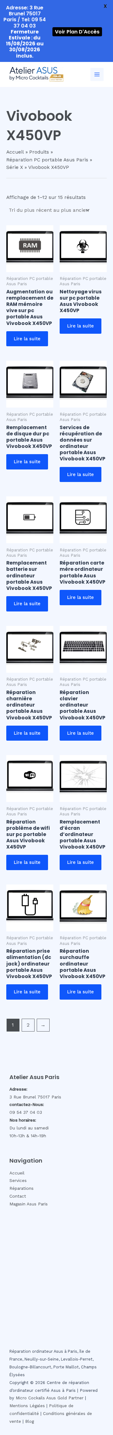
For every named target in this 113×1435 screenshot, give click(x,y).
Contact (17, 1196)
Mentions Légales (27, 1405)
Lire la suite (27, 339)
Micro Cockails (30, 1398)
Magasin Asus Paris (28, 1203)
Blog (29, 1421)
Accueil (16, 1172)
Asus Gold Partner (64, 1398)
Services (18, 1180)
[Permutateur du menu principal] (97, 74)
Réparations (21, 1188)
